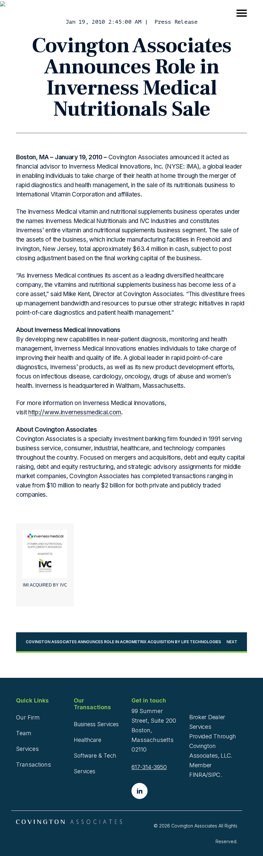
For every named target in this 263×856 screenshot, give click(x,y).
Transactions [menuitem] (33, 764)
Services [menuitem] (27, 748)
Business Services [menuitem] (96, 724)
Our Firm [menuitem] (28, 717)
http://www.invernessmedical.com (74, 412)
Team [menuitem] (23, 733)
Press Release (176, 22)
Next (231, 641)
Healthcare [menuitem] (87, 740)
